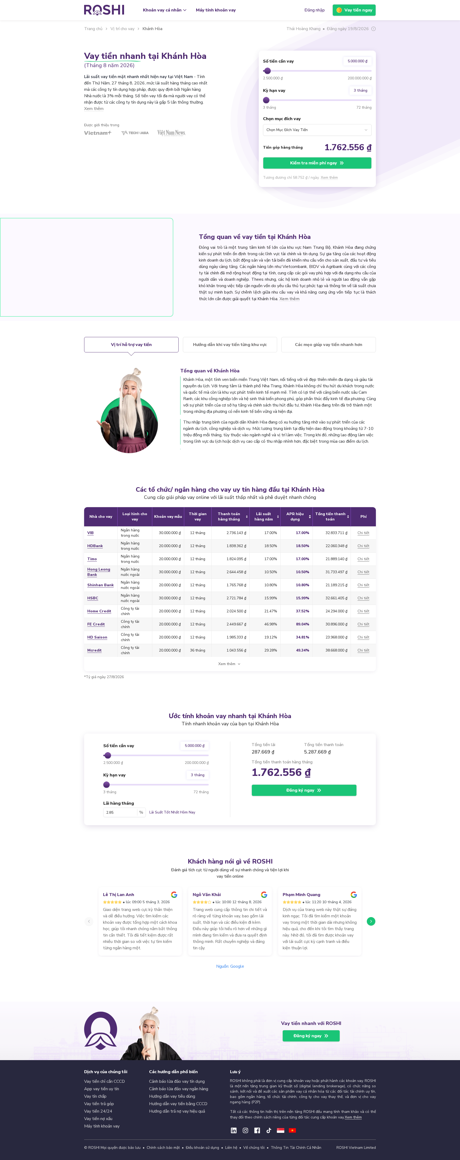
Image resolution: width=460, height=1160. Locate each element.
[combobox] (317, 130)
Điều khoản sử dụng (202, 1147)
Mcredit (94, 650)
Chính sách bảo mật (163, 1147)
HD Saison (97, 637)
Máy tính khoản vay (216, 10)
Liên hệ (231, 1147)
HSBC (92, 598)
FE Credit (96, 624)
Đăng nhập (315, 10)
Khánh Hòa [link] (152, 29)
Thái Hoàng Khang (303, 29)
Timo (92, 558)
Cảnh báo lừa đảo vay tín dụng (177, 1081)
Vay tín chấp (95, 1096)
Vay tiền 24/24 (98, 1111)
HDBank (95, 545)
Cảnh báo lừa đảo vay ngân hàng (178, 1089)
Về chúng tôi (254, 1147)
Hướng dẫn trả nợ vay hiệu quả (177, 1111)
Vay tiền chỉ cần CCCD (104, 1081)
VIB (90, 532)
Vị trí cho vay (122, 29)
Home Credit (99, 611)
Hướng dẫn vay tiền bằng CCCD (178, 1104)
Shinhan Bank (100, 585)
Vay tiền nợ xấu (98, 1119)
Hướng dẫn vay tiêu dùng (172, 1096)
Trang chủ (93, 29)
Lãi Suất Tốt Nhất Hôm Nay (172, 812)
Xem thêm (329, 177)
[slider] (267, 71)
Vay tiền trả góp (99, 1104)
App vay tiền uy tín (101, 1089)
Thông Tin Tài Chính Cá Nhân (296, 1147)
